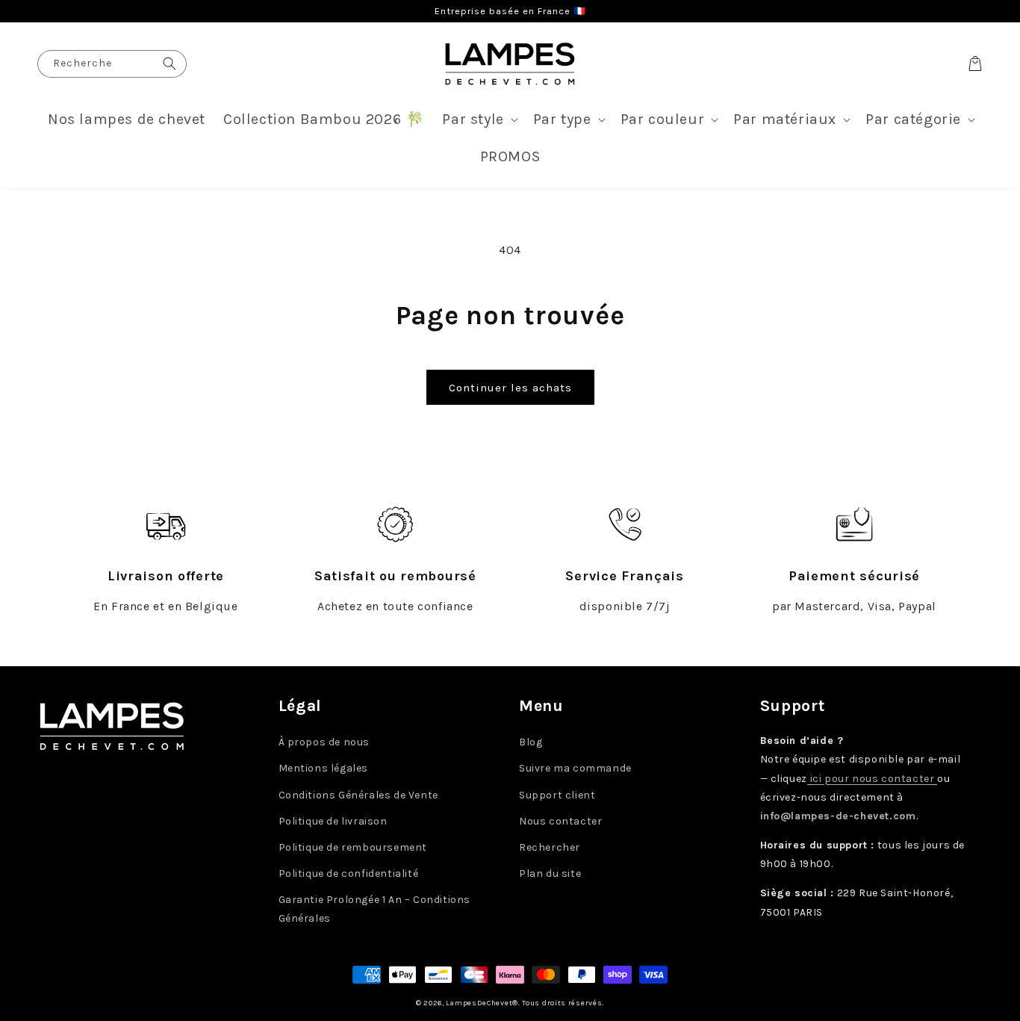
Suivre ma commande (575, 768)
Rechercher (549, 847)
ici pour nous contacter (872, 778)
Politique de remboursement (353, 847)
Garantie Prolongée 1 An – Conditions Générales (375, 909)
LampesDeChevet (479, 1003)
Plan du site (550, 873)
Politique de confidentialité (349, 873)
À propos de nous (324, 742)
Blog (530, 742)
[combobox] (112, 64)
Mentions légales (324, 768)
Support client (557, 795)
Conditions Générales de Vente (358, 795)
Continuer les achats (510, 387)
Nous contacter (560, 821)
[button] (478, 119)
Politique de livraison (333, 821)
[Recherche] (169, 64)
